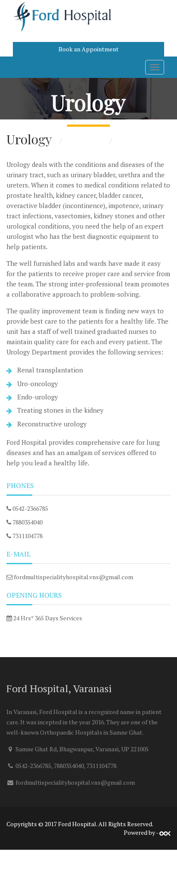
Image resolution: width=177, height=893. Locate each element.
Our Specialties (85, 141)
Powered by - (141, 832)
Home (48, 141)
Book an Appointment (88, 49)
